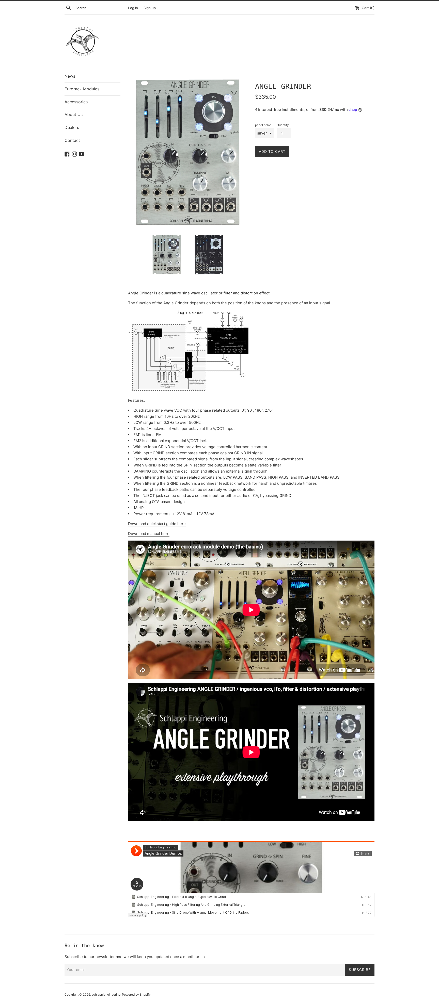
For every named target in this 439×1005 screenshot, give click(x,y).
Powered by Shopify (136, 994)
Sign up (150, 8)
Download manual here (148, 533)
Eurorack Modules (82, 88)
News (70, 76)
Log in (133, 8)
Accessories (76, 101)
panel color (263, 125)
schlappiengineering (106, 994)
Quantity (283, 125)
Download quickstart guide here (157, 523)
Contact (72, 140)
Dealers (72, 127)
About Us (74, 114)
